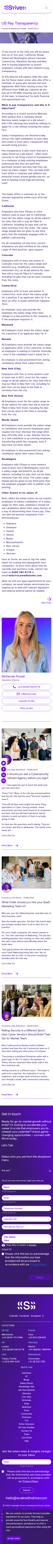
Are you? (6, 1170)
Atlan (26, 1403)
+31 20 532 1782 (36, 1361)
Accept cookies (13, 1538)
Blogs (26, 1379)
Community (26, 1413)
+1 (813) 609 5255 (11, 1361)
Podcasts (26, 1417)
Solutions (26, 1373)
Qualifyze (26, 1407)
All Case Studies (26, 1427)
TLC (26, 1420)
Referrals (26, 1400)
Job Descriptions (26, 1390)
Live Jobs (26, 1396)
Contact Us (26, 1430)
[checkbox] (3, 1254)
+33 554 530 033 (37, 1337)
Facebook (24, 1315)
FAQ (26, 1441)
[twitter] (3, 763)
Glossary (26, 1393)
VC (26, 1376)
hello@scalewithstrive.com (26, 1498)
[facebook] (3, 769)
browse (32, 1245)
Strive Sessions (26, 1424)
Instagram (36, 1315)
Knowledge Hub (26, 1386)
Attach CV (6, 1249)
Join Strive (26, 1437)
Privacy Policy (38, 1264)
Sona (26, 1410)
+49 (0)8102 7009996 (39, 1349)
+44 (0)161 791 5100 (12, 1337)
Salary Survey (26, 1383)
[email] (3, 780)
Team (26, 1434)
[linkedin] (3, 774)
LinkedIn (13, 1315)
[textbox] (26, 1187)
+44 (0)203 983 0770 (29, 686)
